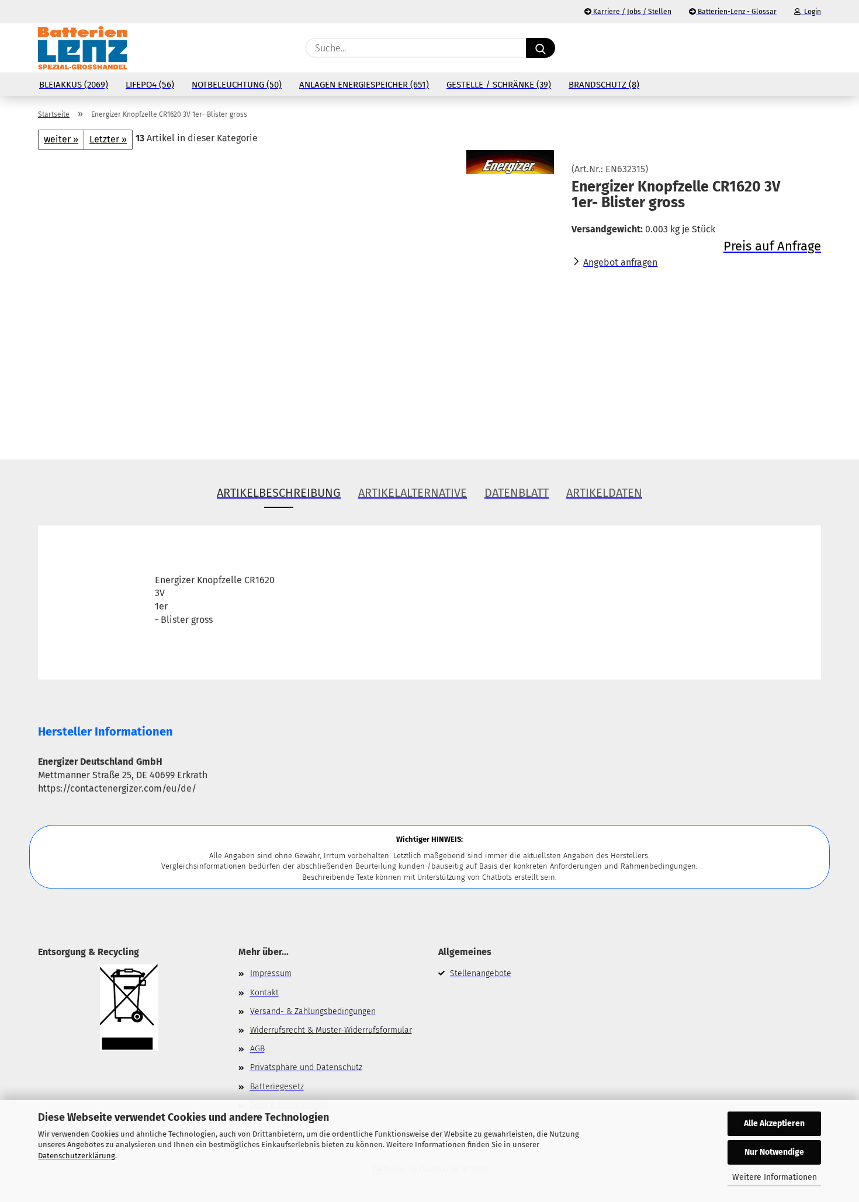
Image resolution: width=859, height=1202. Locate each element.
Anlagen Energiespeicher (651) (364, 84)
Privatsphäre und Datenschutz (306, 1067)
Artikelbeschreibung (279, 493)
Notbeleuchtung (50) (237, 84)
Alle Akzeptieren (774, 1123)
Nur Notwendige (774, 1152)
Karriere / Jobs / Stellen (631, 12)
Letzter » (108, 139)
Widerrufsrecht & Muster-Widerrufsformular (331, 1030)
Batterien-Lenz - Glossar (736, 12)
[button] (815, 47)
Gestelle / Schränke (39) (498, 84)
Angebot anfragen (620, 262)
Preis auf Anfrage (772, 246)
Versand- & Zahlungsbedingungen (313, 1011)
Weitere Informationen (774, 1177)
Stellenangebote (480, 973)
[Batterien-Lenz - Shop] (82, 47)
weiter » (61, 139)
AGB (257, 1049)
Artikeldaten (604, 493)
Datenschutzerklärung (76, 1155)
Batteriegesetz (277, 1087)
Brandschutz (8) (604, 84)
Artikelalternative (412, 493)
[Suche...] (540, 48)
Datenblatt (516, 493)
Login (811, 12)
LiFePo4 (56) (150, 84)
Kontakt (264, 993)
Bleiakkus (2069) (73, 84)
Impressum (271, 973)
